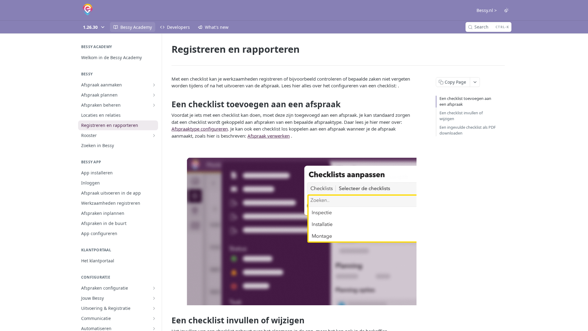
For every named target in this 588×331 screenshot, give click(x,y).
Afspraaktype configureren (200, 129)
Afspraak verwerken (268, 136)
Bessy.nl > (487, 10)
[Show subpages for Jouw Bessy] (154, 298)
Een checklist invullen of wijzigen (461, 116)
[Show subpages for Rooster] (154, 135)
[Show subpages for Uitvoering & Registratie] (154, 308)
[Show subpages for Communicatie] (154, 318)
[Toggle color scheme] (506, 10)
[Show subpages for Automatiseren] (154, 328)
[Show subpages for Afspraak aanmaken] (154, 84)
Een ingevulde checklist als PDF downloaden (467, 130)
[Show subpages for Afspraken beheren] (154, 105)
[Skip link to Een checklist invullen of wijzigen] (167, 320)
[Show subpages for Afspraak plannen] (154, 95)
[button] (294, 225)
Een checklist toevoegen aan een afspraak (465, 101)
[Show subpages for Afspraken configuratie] (154, 288)
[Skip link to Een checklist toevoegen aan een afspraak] (167, 104)
